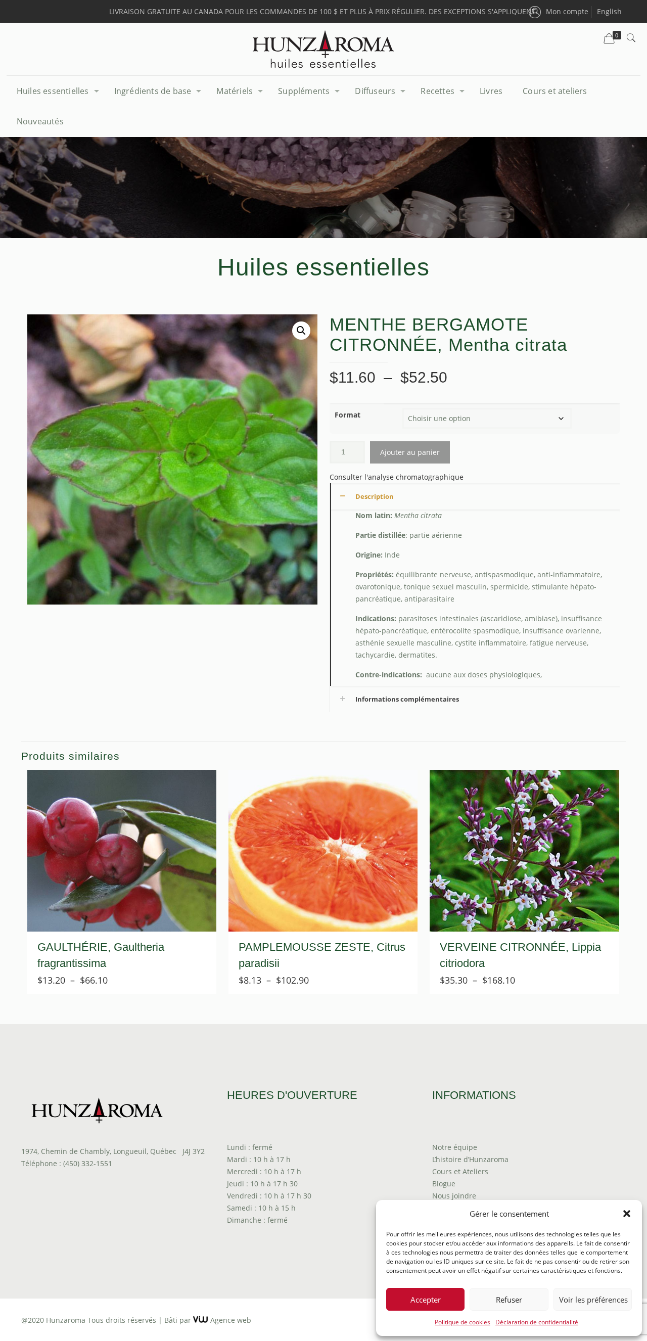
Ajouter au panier (410, 452)
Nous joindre (454, 1195)
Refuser (509, 1299)
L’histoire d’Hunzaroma (470, 1159)
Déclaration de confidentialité (536, 1322)
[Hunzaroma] (323, 49)
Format (347, 415)
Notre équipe (454, 1147)
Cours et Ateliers (460, 1171)
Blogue (443, 1183)
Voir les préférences (593, 1299)
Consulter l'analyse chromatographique (397, 477)
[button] (627, 1214)
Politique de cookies (462, 1322)
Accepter (425, 1299)
